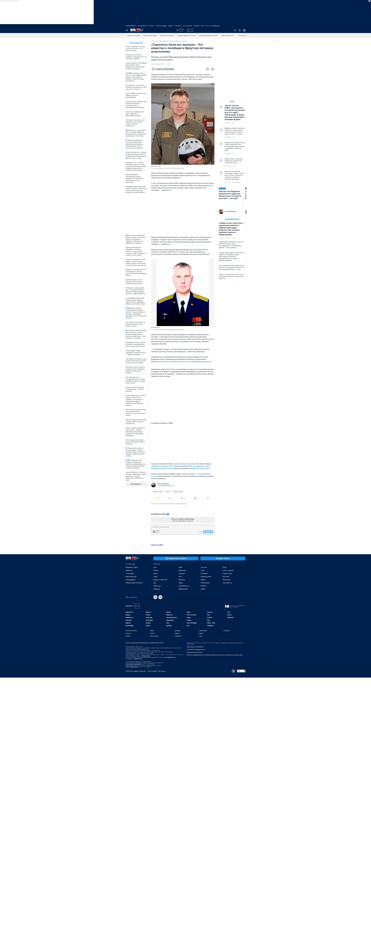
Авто (155, 567)
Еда (154, 583)
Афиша (170, 26)
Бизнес (155, 570)
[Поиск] (235, 30)
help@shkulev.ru (138, 658)
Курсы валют (187, 26)
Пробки (196, 26)
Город (155, 576)
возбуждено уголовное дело (199, 468)
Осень (203, 570)
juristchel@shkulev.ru (169, 657)
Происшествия (206, 576)
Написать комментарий (165, 69)
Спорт (225, 567)
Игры (207, 26)
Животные (157, 586)
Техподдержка (130, 580)
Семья (203, 589)
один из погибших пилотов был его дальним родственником (187, 362)
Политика (204, 573)
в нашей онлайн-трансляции (184, 464)
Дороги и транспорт (160, 580)
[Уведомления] (239, 30)
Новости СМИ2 (157, 545)
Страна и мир (227, 573)
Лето (180, 576)
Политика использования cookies (196, 649)
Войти (158, 532)
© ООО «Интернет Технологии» (157, 671)
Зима (180, 567)
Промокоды (215, 26)
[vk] (160, 597)
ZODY (202, 26)
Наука (181, 583)
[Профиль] (244, 30)
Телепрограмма (161, 26)
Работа (203, 580)
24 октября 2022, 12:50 (157, 64)
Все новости (136, 43)
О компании (130, 573)
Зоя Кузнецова (163, 484)
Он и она (204, 567)
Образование (183, 589)
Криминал (182, 570)
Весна (155, 573)
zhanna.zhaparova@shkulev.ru (134, 664)
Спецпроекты (227, 583)
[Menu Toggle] (126, 30)
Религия (203, 586)
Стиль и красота (228, 570)
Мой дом (182, 580)
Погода (151, 26)
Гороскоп (177, 26)
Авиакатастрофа (157, 491)
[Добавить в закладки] (207, 69)
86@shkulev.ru (146, 656)
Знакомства (142, 26)
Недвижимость (131, 26)
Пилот (168, 491)
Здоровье (156, 589)
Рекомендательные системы (194, 652)
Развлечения (205, 583)
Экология (226, 576)
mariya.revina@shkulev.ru (132, 667)
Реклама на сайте (132, 567)
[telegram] (155, 597)
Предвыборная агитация (134, 583)
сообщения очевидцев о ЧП (162, 466)
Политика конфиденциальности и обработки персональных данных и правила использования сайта (215, 655)
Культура (182, 573)
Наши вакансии (131, 576)
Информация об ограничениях (195, 647)
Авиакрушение (178, 491)
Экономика (226, 580)
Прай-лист (129, 570)
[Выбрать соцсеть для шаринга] (212, 69)
